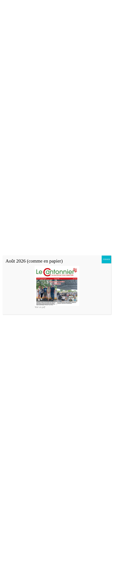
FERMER (106, 259)
